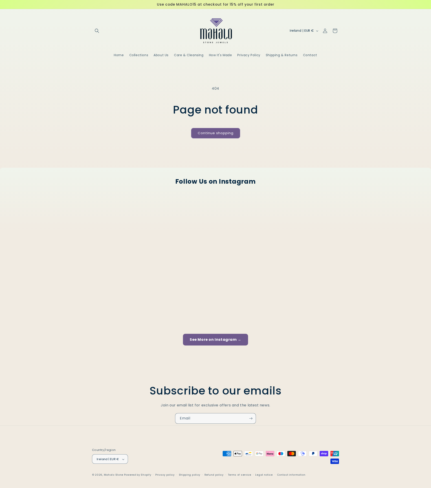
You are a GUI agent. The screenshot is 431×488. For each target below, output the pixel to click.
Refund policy (214, 475)
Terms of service (239, 475)
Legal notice (264, 475)
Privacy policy (165, 475)
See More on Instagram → (215, 339)
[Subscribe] (251, 418)
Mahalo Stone (114, 475)
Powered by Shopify (137, 475)
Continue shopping (215, 133)
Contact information (291, 475)
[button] (97, 31)
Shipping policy (189, 475)
